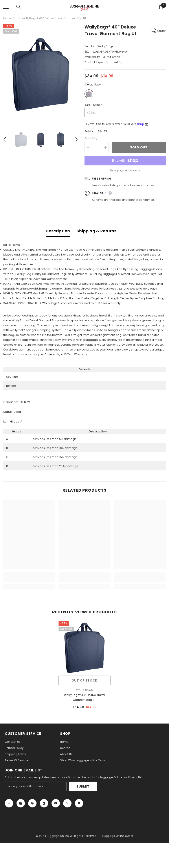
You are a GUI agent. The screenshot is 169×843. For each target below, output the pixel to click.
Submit (83, 786)
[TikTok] (44, 803)
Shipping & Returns (96, 231)
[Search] (18, 6)
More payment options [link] (125, 170)
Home (7, 18)
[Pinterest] (32, 803)
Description (58, 231)
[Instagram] (21, 803)
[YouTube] (55, 803)
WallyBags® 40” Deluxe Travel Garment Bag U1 (84, 697)
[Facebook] (9, 803)
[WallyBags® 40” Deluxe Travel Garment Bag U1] (84, 647)
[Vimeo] (79, 803)
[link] (29, 579)
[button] (4, 139)
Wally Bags (105, 46)
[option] (40, 73)
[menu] (6, 6)
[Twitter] (67, 803)
